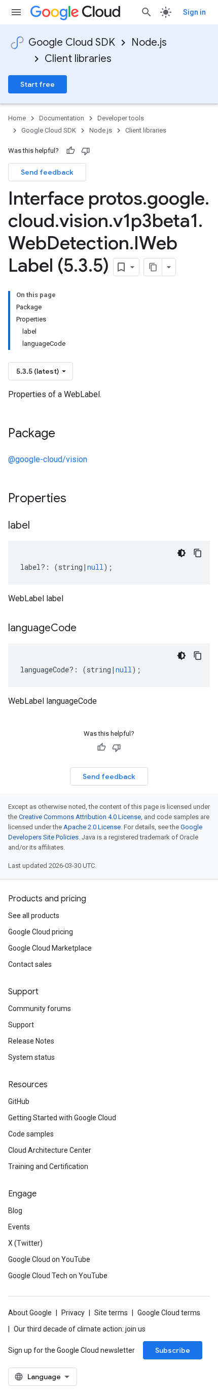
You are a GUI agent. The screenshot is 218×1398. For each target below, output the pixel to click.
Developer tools (120, 118)
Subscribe (172, 1350)
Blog (15, 1211)
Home (17, 118)
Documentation (61, 118)
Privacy (73, 1313)
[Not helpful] (85, 150)
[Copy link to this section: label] (40, 526)
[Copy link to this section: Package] (65, 434)
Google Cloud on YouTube (49, 1259)
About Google (30, 1313)
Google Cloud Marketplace (50, 948)
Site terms (111, 1313)
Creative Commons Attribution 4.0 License (80, 817)
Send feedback (47, 172)
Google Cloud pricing (40, 932)
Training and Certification (48, 1166)
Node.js (149, 42)
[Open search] (146, 12)
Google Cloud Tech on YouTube (57, 1276)
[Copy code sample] (198, 553)
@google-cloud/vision (47, 459)
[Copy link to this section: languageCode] (87, 629)
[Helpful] (70, 150)
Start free (37, 84)
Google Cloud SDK (71, 42)
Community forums (39, 1008)
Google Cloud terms (168, 1313)
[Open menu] (16, 12)
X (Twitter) (25, 1243)
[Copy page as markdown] (153, 267)
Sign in (194, 12)
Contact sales (30, 964)
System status (31, 1057)
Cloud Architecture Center (49, 1150)
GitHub (18, 1101)
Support (21, 1025)
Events (19, 1227)
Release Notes (31, 1041)
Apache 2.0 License (92, 827)
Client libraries (78, 58)
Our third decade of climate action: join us (80, 1329)
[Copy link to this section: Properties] (79, 499)
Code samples (31, 1134)
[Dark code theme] (181, 553)
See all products (33, 916)
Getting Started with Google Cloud (62, 1118)
